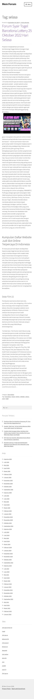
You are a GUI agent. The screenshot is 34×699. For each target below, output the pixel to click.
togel (7, 398)
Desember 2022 (8, 590)
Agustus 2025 (8, 492)
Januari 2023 (7, 587)
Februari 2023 (8, 584)
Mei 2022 (6, 602)
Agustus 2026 (8, 459)
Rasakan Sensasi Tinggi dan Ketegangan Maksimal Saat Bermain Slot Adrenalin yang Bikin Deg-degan (16, 444)
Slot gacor (5, 673)
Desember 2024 (8, 517)
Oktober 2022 (8, 596)
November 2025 (8, 483)
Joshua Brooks (25, 22)
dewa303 (4, 650)
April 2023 (7, 578)
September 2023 (8, 562)
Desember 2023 (8, 553)
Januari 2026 (7, 477)
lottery (18, 397)
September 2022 (8, 599)
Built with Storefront (18, 689)
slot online (5, 654)
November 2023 (8, 556)
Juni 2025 (6, 499)
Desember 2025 (8, 480)
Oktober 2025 (8, 486)
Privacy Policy (6, 689)
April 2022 (7, 605)
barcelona (8, 397)
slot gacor (5, 635)
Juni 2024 (6, 535)
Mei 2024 (6, 538)
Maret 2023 (7, 581)
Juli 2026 (6, 462)
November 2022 (8, 593)
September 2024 (8, 526)
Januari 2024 (7, 550)
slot (3, 662)
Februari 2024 (8, 547)
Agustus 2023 (8, 566)
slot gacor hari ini (7, 627)
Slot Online (11, 394)
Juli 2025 (6, 496)
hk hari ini (5, 647)
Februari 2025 (8, 511)
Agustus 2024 (8, 529)
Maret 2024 (7, 544)
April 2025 (7, 505)
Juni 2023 (6, 572)
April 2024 (7, 541)
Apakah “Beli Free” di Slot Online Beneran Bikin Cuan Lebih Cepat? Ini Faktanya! (17, 427)
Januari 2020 (7, 614)
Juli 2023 (6, 569)
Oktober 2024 (8, 523)
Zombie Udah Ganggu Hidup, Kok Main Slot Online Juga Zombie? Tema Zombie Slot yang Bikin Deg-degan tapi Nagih (17, 433)
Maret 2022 (7, 608)
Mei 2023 (6, 575)
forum (13, 397)
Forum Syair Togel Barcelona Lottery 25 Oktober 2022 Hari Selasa (17, 33)
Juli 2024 (6, 532)
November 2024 (8, 520)
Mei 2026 (6, 465)
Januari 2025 (7, 514)
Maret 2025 (7, 508)
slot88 (4, 666)
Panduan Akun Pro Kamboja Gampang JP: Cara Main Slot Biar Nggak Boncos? (17, 422)
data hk (4, 658)
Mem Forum (9, 4)
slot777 (4, 669)
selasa (27, 397)
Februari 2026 (8, 474)
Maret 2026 (7, 471)
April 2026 (7, 468)
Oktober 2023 (8, 559)
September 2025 (8, 489)
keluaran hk (5, 639)
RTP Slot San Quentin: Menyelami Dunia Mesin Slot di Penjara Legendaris (17, 438)
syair (3, 398)
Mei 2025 (6, 502)
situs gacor (5, 643)
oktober (22, 397)
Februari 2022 (8, 611)
